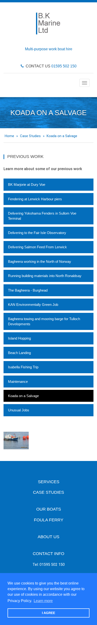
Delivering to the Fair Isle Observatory (37, 233)
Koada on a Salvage (23, 396)
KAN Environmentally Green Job (33, 305)
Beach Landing (19, 353)
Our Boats (48, 509)
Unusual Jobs (18, 410)
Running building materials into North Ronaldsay (44, 276)
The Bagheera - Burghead (28, 290)
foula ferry (48, 520)
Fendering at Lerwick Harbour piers (35, 199)
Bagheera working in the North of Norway (39, 261)
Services (48, 481)
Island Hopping (19, 338)
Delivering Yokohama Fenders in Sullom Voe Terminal (42, 215)
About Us (48, 536)
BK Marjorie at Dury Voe (26, 184)
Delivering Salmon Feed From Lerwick (37, 247)
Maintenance (18, 382)
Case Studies (48, 492)
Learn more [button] (43, 601)
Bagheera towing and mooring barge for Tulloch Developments (44, 321)
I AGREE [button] (48, 613)
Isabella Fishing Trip (23, 367)
